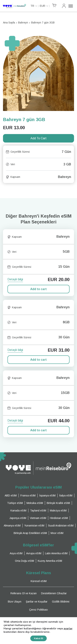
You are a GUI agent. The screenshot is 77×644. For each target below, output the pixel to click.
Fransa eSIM (28, 495)
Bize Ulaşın (14, 601)
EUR (42, 5)
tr (32, 5)
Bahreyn (23, 22)
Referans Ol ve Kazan (23, 593)
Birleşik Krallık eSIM (58, 502)
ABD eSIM (11, 495)
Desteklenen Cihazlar (54, 593)
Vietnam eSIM (38, 518)
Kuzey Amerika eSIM (50, 560)
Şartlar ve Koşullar (36, 601)
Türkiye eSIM (15, 502)
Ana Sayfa (9, 22)
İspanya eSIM (47, 495)
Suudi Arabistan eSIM (60, 525)
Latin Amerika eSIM (56, 553)
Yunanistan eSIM (34, 525)
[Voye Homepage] (14, 6)
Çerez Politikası (38, 609)
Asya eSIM (16, 553)
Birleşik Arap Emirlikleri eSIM (30, 533)
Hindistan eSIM (59, 518)
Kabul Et (38, 638)
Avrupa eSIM (33, 553)
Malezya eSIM (58, 510)
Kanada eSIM (18, 510)
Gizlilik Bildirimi (60, 601)
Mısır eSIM (57, 533)
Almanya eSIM (12, 525)
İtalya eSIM (65, 495)
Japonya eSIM (17, 518)
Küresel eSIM (39, 581)
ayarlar (68, 628)
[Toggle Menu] (71, 6)
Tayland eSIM (38, 510)
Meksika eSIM (35, 502)
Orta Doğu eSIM (24, 560)
